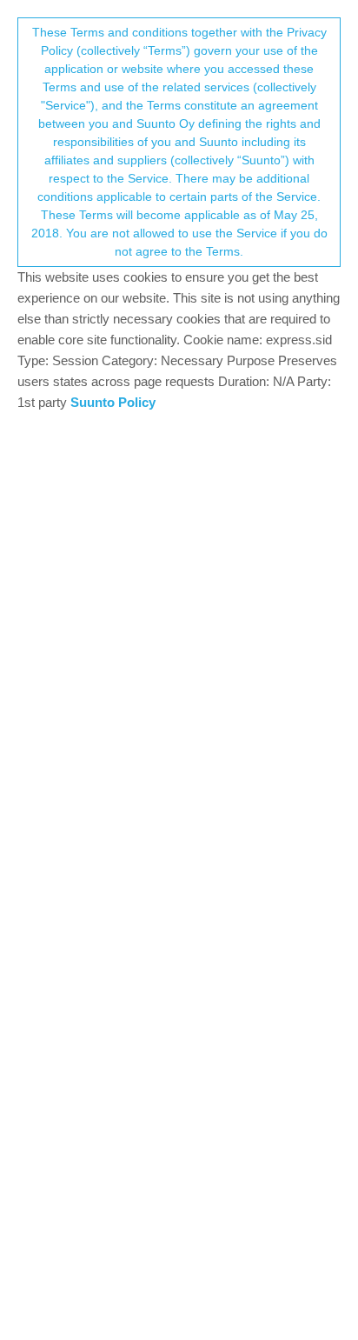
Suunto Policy (113, 402)
